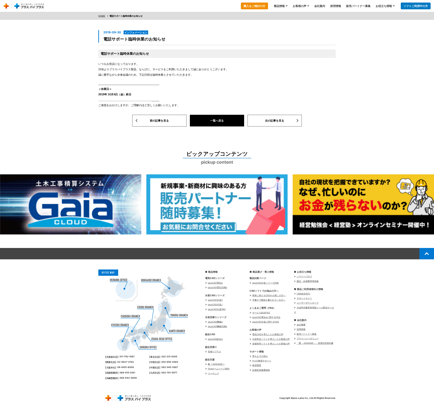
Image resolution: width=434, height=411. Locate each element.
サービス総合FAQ (261, 312)
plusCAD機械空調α (217, 326)
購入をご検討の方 (254, 6)
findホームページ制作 (219, 368)
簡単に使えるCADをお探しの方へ (268, 295)
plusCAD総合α (215, 339)
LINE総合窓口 (303, 293)
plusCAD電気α (215, 283)
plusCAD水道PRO (217, 309)
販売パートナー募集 (358, 6)
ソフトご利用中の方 (415, 6)
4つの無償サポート (261, 360)
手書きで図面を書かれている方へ (268, 300)
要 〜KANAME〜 (216, 364)
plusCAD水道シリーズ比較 (265, 283)
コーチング (213, 373)
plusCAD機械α (215, 321)
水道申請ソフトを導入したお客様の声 (271, 339)
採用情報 (335, 6)
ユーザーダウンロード (308, 302)
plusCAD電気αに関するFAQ (266, 317)
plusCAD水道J (215, 304)
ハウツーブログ (304, 276)
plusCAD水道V (215, 300)
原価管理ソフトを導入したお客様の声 (271, 343)
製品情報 (279, 6)
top (427, 253)
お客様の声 (299, 6)
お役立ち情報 (384, 6)
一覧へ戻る (217, 120)
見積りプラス (214, 351)
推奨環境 (256, 365)
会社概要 (301, 324)
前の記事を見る (159, 120)
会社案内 (319, 6)
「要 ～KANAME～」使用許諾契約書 (315, 343)
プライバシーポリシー (308, 338)
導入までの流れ (260, 356)
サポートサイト (304, 298)
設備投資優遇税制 (261, 370)
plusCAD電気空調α (217, 287)
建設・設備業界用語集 (308, 281)
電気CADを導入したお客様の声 (267, 334)
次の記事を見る (274, 120)
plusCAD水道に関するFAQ (265, 321)
